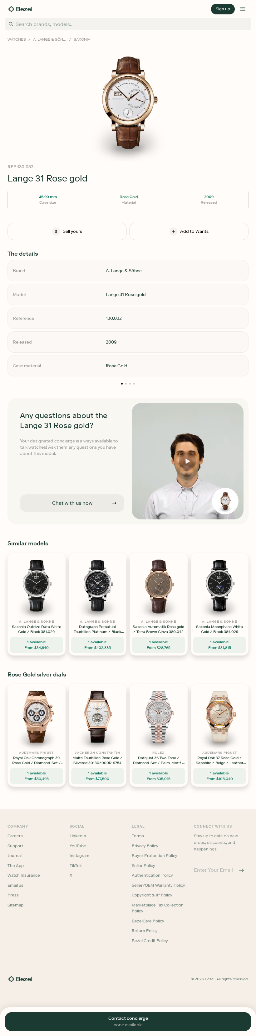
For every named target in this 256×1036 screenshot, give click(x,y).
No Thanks (95, 561)
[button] (95, 487)
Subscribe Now (95, 545)
